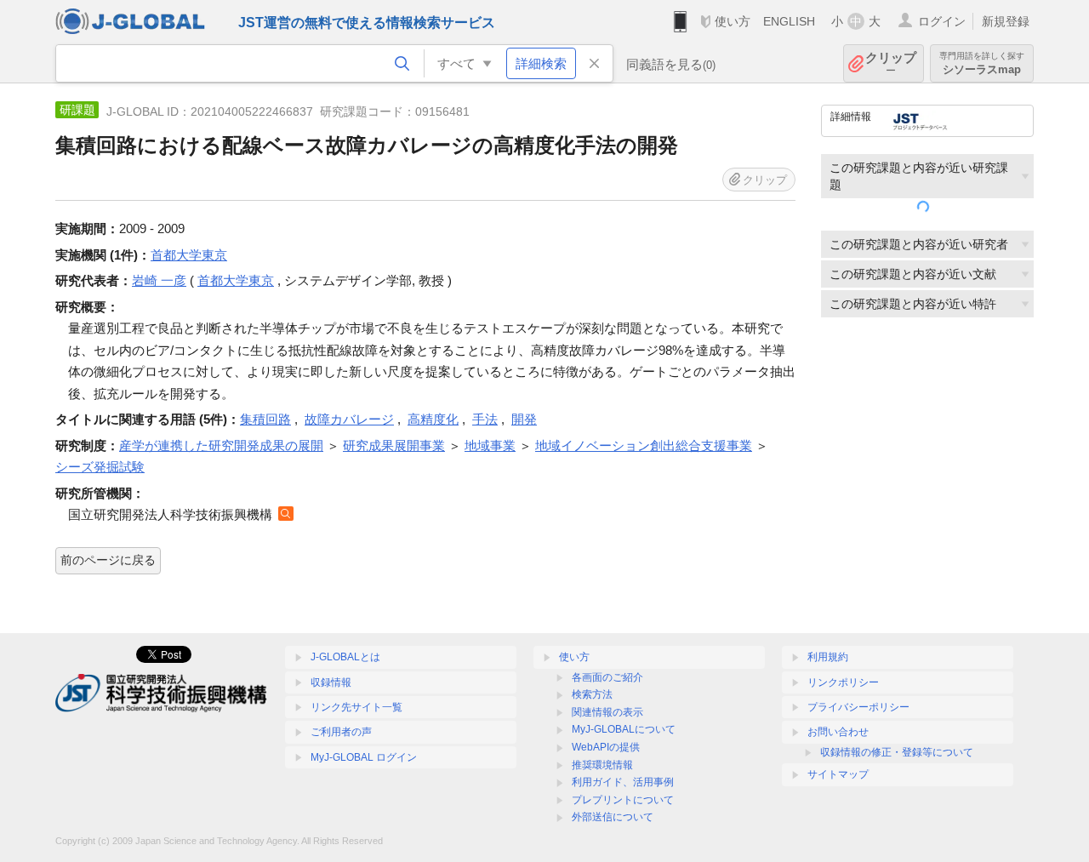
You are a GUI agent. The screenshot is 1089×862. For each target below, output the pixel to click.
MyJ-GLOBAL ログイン (364, 757)
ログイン (942, 21)
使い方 (732, 21)
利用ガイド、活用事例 (623, 782)
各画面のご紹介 (607, 677)
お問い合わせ (838, 732)
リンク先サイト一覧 (356, 707)
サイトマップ (838, 774)
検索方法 (592, 694)
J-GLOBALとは (345, 657)
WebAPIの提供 (606, 747)
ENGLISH (789, 21)
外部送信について (612, 817)
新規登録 (1005, 21)
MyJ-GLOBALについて (624, 729)
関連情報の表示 (607, 712)
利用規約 (827, 657)
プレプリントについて (623, 800)
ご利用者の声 (341, 732)
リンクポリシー (843, 682)
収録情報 (331, 682)
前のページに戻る (108, 560)
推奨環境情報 (602, 765)
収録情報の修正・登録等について (896, 752)
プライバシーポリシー (858, 707)
